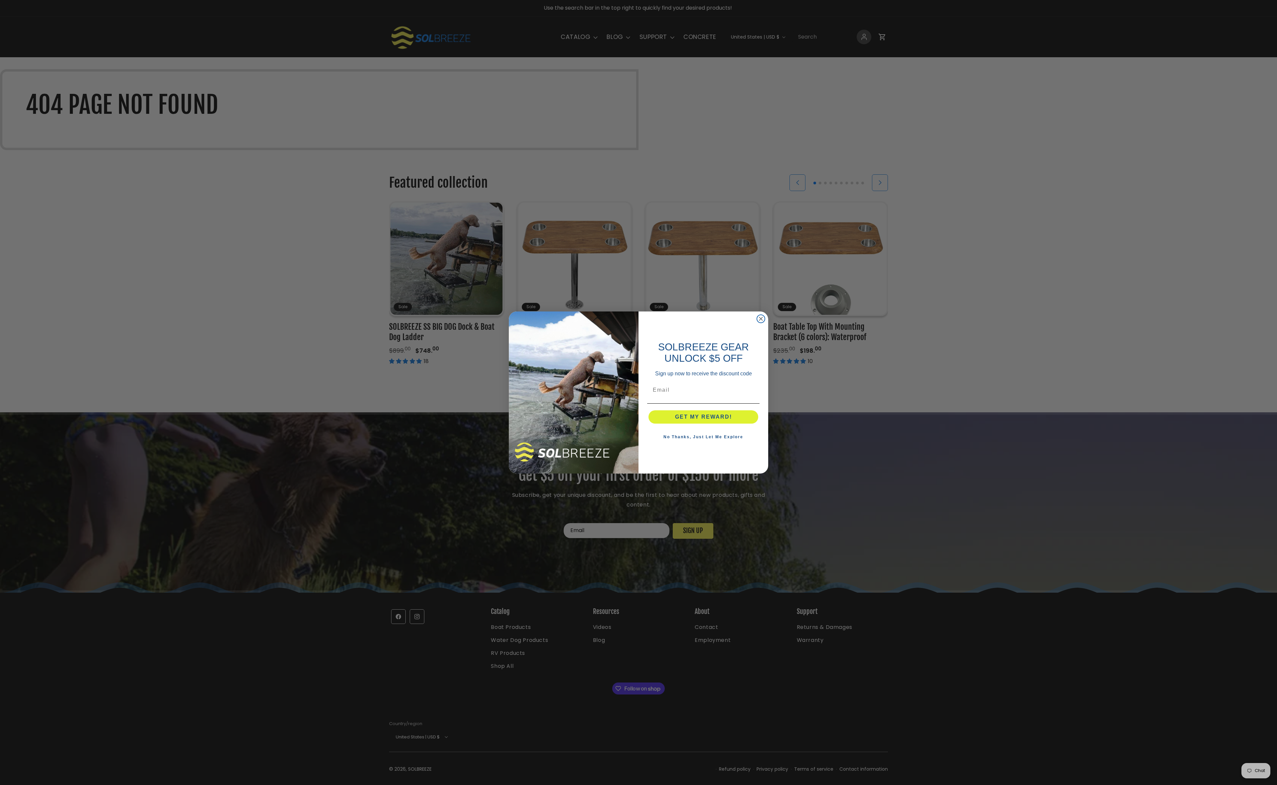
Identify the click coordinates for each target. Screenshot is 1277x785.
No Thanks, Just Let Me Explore (703, 437)
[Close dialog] (761, 319)
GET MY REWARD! (703, 417)
